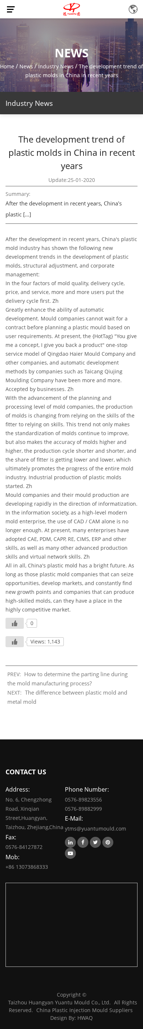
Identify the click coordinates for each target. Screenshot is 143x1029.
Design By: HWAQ (71, 1017)
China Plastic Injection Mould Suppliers (84, 1010)
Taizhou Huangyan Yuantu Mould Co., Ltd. (59, 1002)
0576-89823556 (83, 799)
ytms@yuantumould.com (94, 828)
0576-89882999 (83, 808)
